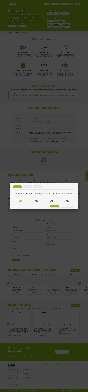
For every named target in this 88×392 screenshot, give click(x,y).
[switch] (36, 201)
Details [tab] (27, 186)
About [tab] (38, 186)
